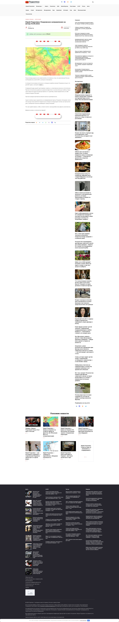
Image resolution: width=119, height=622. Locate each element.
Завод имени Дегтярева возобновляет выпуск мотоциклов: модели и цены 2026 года (38, 554)
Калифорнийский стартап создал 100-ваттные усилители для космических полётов (83, 40)
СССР (78, 6)
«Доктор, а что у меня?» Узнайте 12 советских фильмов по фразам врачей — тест (54, 525)
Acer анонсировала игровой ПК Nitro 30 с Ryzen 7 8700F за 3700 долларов (84, 23)
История (65, 10)
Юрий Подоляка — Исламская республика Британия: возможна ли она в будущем (85, 431)
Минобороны (64, 6)
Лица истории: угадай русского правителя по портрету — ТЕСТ (83, 52)
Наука (27, 10)
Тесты (83, 6)
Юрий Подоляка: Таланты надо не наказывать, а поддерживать (86, 448)
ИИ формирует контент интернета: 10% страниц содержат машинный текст (84, 64)
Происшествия (82, 10)
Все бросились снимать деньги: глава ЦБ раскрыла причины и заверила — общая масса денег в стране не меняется (84, 339)
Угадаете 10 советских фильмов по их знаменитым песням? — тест (54, 520)
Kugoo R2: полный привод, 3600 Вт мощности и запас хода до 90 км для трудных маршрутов (38, 503)
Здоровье (59, 10)
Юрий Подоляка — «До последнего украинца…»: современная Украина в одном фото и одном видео (33, 456)
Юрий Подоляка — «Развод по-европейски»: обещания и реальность (50, 455)
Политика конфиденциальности (33, 582)
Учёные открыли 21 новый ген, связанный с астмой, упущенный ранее (83, 28)
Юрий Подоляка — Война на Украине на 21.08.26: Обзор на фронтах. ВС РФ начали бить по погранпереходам (50, 432)
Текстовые (73, 6)
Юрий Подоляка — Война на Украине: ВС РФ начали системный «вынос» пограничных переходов (67, 431)
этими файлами (83, 620)
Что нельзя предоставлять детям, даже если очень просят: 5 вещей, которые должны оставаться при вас (83, 283)
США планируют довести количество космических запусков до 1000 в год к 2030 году (83, 46)
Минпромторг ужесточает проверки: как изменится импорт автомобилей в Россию (37, 494)
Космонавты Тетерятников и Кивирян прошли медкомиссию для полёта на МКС (84, 70)
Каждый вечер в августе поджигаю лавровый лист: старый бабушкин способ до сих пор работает (83, 176)
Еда (54, 10)
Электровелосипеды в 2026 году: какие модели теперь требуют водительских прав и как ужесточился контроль (38, 529)
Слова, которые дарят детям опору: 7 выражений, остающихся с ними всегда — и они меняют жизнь (84, 359)
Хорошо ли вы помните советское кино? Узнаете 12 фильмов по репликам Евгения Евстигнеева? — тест (54, 531)
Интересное (39, 10)
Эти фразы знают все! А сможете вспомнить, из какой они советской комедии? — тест (54, 509)
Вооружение (47, 10)
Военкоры (39, 6)
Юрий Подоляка (30, 6)
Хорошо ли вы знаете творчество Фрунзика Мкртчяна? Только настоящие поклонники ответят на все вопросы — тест (54, 503)
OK (88, 620)
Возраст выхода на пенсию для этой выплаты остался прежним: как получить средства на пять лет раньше (84, 302)
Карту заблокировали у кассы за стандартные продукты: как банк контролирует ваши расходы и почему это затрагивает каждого (84, 216)
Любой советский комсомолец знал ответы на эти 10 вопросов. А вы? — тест (54, 515)
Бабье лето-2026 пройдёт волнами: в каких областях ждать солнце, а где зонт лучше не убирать (83, 264)
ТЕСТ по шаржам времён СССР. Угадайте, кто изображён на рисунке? (73, 497)
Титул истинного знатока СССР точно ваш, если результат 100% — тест (54, 498)
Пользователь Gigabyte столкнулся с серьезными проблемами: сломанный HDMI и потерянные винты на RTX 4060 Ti (84, 57)
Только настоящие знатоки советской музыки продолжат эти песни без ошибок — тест (54, 492)
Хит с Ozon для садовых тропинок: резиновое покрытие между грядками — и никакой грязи (84, 236)
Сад (71, 10)
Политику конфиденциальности (47, 606)
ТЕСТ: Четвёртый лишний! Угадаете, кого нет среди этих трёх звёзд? (74, 502)
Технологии (29, 14)
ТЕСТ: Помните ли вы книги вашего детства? (74, 540)
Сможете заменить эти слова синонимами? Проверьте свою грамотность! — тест (73, 518)
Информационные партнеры (32, 584)
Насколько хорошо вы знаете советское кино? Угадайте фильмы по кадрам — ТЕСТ (74, 524)
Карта (46, 6)
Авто (88, 6)
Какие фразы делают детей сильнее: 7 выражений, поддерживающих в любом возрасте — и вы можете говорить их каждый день (83, 330)
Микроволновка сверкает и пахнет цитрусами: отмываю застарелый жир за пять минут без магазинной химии (84, 97)
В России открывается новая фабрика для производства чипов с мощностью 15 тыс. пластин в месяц (84, 34)
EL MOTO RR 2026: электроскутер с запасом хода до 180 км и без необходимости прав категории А (38, 511)
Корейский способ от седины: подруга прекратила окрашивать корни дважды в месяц (84, 321)
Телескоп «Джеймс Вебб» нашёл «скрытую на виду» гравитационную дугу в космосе (84, 76)
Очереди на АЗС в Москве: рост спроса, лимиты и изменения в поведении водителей (38, 563)
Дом (75, 10)
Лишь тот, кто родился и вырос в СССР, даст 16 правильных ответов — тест (54, 537)
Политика (52, 6)
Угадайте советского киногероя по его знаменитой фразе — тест (54, 542)
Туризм (27, 587)
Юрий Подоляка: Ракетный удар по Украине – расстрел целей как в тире (67, 455)
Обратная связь (29, 577)
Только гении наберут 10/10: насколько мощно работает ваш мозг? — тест (73, 507)
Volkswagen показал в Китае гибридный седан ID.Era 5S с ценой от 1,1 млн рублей (37, 546)
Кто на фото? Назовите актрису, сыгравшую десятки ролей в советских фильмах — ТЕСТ (73, 535)
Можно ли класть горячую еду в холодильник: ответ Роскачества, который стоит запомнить (84, 135)
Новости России (29, 585)
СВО (58, 6)
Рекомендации (29, 580)
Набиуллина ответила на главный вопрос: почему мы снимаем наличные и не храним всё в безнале (83, 367)
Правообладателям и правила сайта (34, 579)
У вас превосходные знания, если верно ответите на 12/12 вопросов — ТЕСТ (74, 512)
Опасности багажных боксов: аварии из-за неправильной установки (38, 519)
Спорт (32, 10)
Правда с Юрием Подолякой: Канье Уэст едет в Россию (32, 430)
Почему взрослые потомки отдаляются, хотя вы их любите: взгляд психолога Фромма (83, 397)
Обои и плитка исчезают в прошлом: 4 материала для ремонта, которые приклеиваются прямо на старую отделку (83, 196)
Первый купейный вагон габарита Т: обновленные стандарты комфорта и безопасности (38, 538)
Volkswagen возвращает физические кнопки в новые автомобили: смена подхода (38, 571)
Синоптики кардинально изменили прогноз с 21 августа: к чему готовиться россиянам (83, 116)
